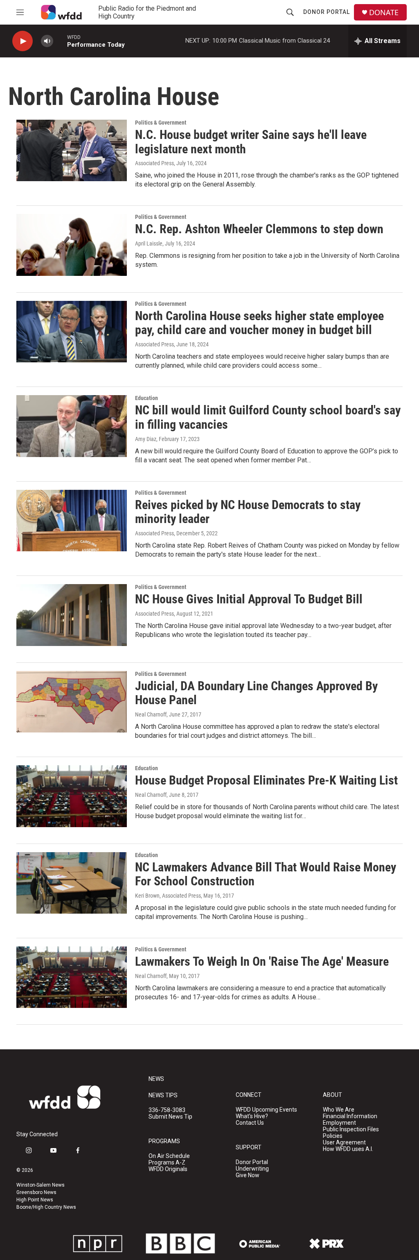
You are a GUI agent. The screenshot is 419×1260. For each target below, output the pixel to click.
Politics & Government (160, 122)
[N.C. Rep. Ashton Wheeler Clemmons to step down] (71, 244)
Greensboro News (36, 1192)
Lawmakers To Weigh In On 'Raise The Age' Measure (262, 961)
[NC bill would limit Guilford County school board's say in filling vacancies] (71, 426)
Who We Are (338, 1110)
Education (146, 398)
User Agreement (344, 1142)
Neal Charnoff (151, 714)
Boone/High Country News (46, 1207)
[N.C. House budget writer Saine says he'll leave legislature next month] (71, 150)
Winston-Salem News (40, 1185)
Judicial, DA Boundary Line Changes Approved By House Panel (256, 693)
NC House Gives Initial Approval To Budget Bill (249, 599)
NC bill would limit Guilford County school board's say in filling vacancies (268, 417)
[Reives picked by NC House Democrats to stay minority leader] (71, 520)
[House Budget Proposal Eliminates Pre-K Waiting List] (71, 796)
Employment (339, 1123)
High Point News (34, 1200)
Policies (332, 1136)
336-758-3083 (167, 1110)
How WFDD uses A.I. (348, 1149)
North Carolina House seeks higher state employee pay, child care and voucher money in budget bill (259, 323)
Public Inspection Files (351, 1129)
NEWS (156, 1079)
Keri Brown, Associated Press (168, 895)
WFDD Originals (168, 1169)
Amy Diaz (145, 439)
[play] (22, 41)
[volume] (47, 41)
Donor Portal (326, 12)
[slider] (60, 40)
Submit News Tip (170, 1117)
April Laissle (148, 243)
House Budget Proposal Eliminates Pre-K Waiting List (266, 780)
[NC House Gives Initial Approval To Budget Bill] (71, 615)
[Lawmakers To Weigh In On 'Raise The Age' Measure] (71, 977)
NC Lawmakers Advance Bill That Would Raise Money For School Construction (265, 874)
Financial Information (350, 1116)
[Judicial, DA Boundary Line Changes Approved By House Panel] (71, 701)
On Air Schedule (169, 1156)
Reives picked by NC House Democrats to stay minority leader (247, 512)
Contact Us (250, 1123)
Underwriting (252, 1169)
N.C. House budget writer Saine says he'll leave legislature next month (251, 141)
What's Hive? (252, 1116)
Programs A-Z (167, 1163)
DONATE (384, 12)
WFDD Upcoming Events (266, 1110)
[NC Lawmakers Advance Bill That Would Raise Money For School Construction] (71, 883)
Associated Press (154, 163)
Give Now (247, 1175)
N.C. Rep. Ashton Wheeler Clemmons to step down (259, 229)
